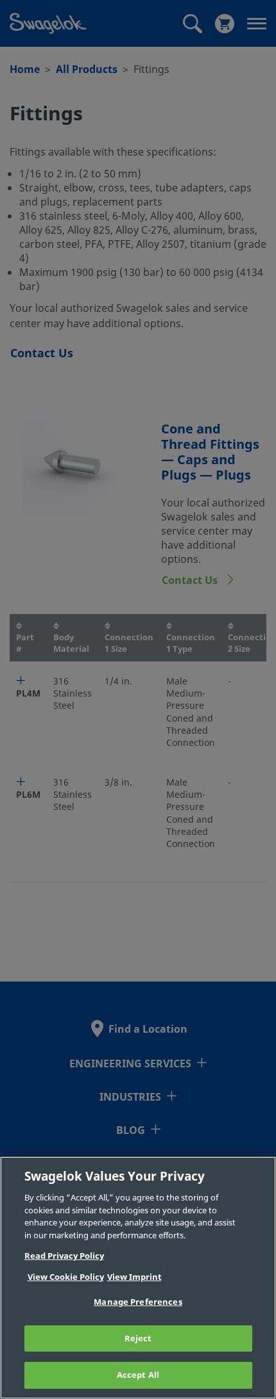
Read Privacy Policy (64, 1256)
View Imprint (134, 1277)
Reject (138, 1338)
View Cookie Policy (66, 1277)
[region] (138, 1277)
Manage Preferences (138, 1302)
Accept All (138, 1375)
